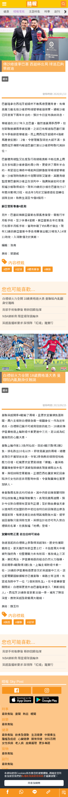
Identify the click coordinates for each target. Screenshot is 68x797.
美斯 (48, 269)
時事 (47, 11)
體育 (5, 79)
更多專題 (44, 743)
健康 (6, 11)
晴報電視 (19, 11)
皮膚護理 (31, 743)
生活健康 (36, 735)
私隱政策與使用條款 (32, 776)
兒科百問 (50, 739)
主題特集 (34, 11)
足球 (19, 269)
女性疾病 (7, 743)
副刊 (57, 11)
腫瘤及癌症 (9, 739)
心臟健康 (23, 739)
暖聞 (33, 714)
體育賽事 (34, 269)
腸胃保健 (36, 739)
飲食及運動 (22, 735)
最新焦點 (7, 714)
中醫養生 (50, 735)
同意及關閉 (34, 783)
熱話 (25, 714)
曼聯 (19, 622)
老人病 (19, 743)
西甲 (7, 269)
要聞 (18, 714)
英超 (7, 622)
